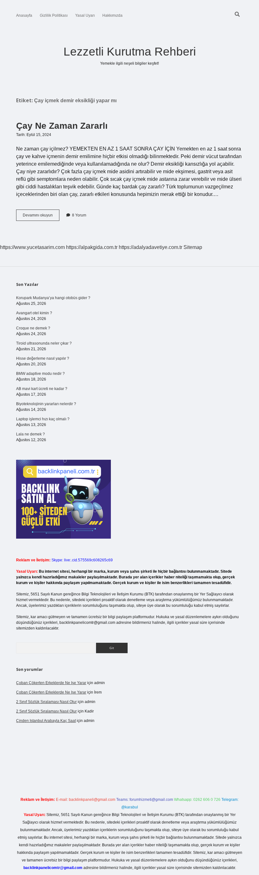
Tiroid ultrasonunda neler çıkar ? (44, 343)
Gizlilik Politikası (54, 15)
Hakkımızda (112, 15)
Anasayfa (24, 15)
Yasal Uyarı (85, 15)
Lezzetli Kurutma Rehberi (129, 51)
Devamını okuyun (41, 217)
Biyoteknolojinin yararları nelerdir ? (46, 404)
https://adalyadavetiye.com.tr (150, 247)
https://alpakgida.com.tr (91, 247)
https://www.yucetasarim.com (32, 247)
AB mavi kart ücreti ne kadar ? (41, 389)
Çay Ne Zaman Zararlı (62, 126)
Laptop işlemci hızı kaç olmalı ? (42, 419)
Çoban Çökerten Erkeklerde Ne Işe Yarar (51, 683)
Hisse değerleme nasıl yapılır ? (42, 358)
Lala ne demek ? (30, 434)
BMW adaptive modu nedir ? (40, 373)
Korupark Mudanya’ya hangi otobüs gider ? (53, 298)
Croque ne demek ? (33, 328)
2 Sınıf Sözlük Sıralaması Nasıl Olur (46, 702)
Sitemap (193, 247)
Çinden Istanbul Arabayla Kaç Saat (46, 720)
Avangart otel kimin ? (34, 313)
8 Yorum (79, 215)
